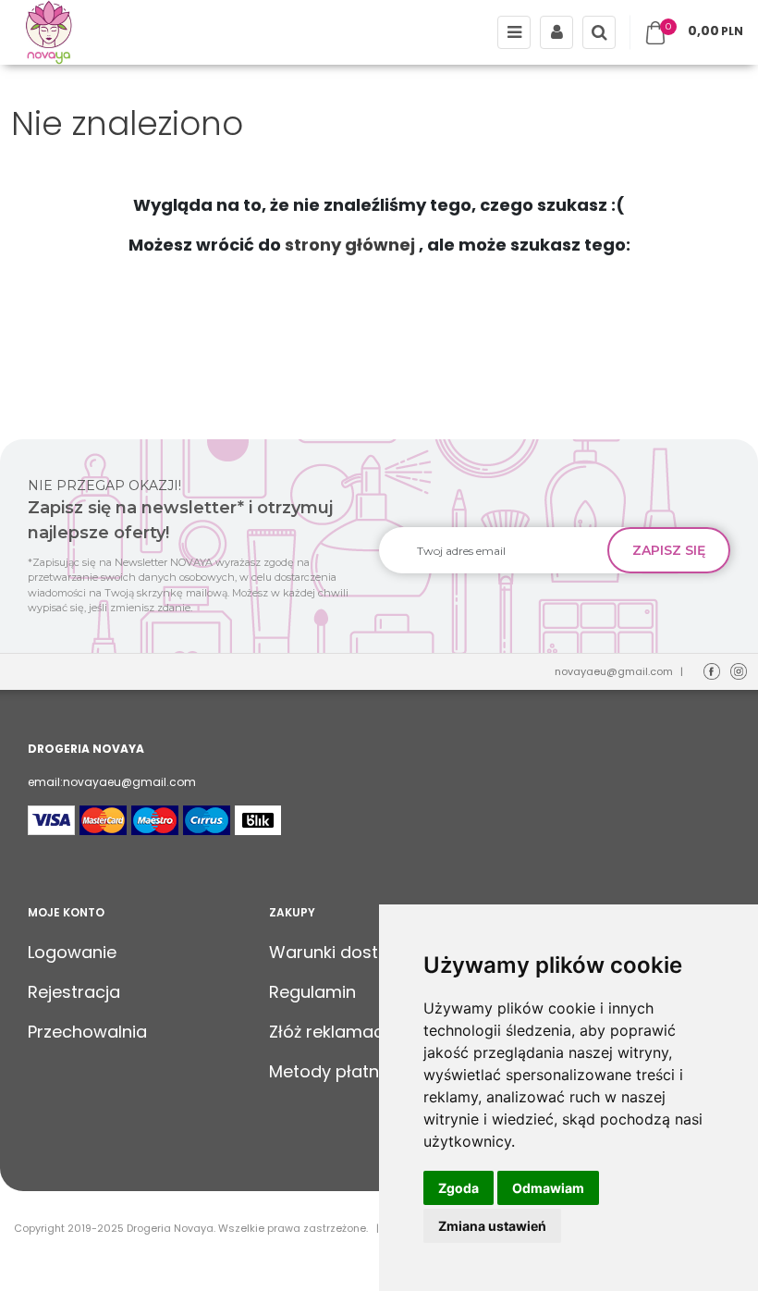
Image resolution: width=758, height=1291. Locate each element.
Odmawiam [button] (548, 1188)
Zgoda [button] (458, 1188)
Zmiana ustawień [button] (492, 1226)
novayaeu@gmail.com (614, 671)
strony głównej (350, 244)
